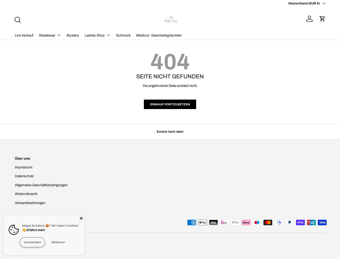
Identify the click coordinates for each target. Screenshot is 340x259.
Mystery (73, 35)
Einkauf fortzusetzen (170, 104)
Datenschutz (24, 176)
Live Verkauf (24, 35)
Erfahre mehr (36, 230)
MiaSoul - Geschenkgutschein (159, 35)
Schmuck (123, 35)
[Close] (81, 218)
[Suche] (17, 19)
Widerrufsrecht (26, 194)
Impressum (23, 167)
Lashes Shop (95, 35)
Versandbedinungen (30, 203)
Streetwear (47, 35)
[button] (322, 19)
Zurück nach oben (170, 131)
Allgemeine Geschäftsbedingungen (41, 185)
